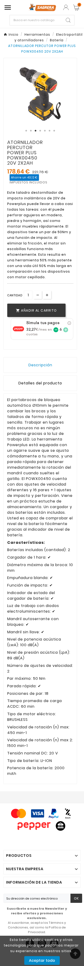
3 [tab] (35, 130)
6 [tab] (49, 130)
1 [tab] (26, 130)
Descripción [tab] (40, 365)
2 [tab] (31, 130)
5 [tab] (45, 130)
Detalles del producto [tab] (40, 383)
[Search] (68, 20)
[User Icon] (66, 7)
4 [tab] (40, 130)
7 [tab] (54, 130)
